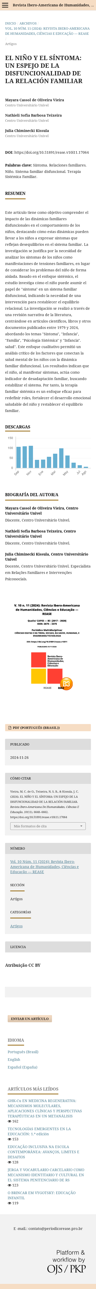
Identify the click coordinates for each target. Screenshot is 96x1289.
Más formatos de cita (30, 826)
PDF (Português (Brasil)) (36, 727)
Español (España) (22, 1067)
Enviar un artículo (30, 1018)
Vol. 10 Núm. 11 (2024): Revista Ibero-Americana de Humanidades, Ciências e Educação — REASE (47, 31)
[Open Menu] (5, 5)
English (14, 1059)
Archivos (28, 23)
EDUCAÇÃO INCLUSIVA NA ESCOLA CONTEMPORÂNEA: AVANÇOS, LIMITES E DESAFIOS (43, 1151)
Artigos (16, 926)
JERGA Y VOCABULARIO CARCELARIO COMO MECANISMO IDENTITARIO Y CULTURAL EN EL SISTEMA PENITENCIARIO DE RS (46, 1174)
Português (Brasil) (23, 1051)
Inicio (10, 23)
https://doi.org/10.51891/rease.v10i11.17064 (51, 152)
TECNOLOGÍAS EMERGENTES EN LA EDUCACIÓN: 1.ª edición (39, 1131)
